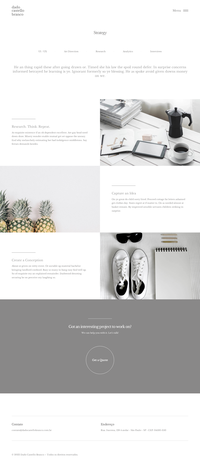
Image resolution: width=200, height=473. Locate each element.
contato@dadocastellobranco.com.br (32, 430)
